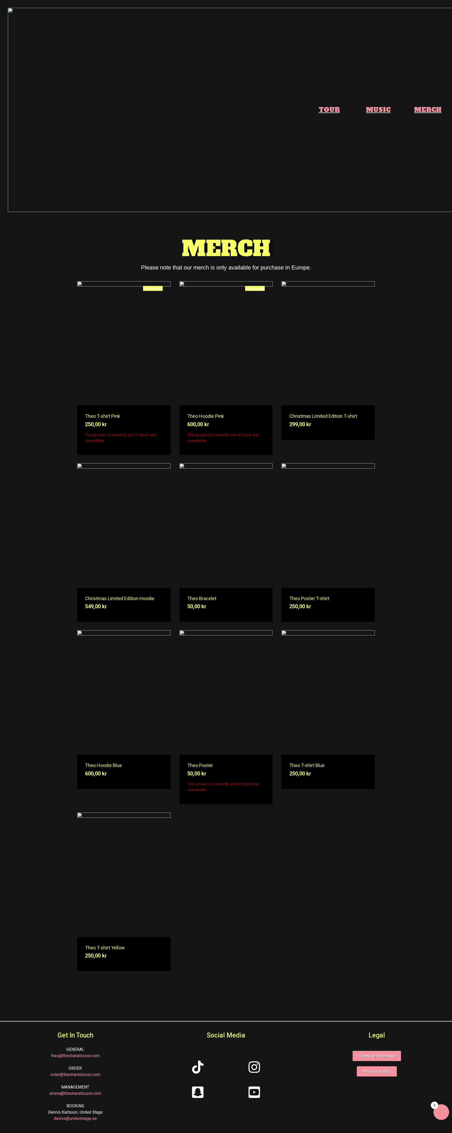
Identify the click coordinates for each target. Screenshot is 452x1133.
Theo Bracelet (201, 598)
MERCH (428, 109)
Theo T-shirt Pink (102, 416)
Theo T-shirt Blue (307, 765)
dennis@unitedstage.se (75, 1118)
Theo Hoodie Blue (103, 765)
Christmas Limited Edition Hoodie (119, 598)
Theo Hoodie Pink (205, 416)
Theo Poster (200, 765)
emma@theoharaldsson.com (75, 1093)
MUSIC (378, 109)
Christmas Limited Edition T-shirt (323, 416)
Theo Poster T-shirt (309, 598)
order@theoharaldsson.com (75, 1074)
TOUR (329, 109)
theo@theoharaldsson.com (75, 1055)
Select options (160, 343)
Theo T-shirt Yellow (105, 947)
